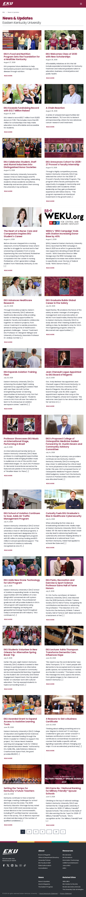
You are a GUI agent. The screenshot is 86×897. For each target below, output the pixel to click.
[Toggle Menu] (80, 3)
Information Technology (71, 860)
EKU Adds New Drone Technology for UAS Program (22, 581)
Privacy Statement (66, 893)
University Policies (44, 860)
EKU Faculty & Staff (44, 863)
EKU (4, 12)
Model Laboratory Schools (71, 887)
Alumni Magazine (44, 884)
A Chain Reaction (55, 108)
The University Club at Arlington (73, 889)
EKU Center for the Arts (70, 884)
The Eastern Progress (45, 887)
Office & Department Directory (48, 857)
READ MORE (8, 76)
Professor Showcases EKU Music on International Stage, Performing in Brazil (21, 441)
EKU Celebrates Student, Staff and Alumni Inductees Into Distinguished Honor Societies (20, 164)
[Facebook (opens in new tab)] (4, 865)
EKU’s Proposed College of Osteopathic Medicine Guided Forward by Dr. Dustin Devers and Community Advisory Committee (64, 444)
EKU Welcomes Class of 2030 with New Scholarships (61, 55)
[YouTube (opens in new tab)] (20, 865)
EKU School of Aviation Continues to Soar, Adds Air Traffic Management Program (22, 516)
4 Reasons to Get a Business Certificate (61, 720)
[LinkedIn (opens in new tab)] (16, 865)
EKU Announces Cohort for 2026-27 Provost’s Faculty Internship (64, 163)
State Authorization (44, 865)
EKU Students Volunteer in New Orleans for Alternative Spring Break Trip (20, 652)
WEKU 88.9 (66, 881)
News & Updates (44, 881)
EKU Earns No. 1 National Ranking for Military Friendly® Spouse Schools (63, 791)
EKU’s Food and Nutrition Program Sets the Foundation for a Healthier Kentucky (22, 57)
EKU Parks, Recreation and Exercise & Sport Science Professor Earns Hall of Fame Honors (61, 584)
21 (56, 832)
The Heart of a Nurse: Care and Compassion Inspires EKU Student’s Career (20, 234)
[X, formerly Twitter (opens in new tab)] (8, 865)
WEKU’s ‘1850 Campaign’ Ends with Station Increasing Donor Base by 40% (62, 234)
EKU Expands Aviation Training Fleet (20, 373)
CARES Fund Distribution (70, 863)
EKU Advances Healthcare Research (18, 301)
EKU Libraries (67, 855)
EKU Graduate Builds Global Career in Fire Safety (61, 301)
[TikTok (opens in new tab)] (24, 865)
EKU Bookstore (67, 857)
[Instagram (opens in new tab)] (12, 865)
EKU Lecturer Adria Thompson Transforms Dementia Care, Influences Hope (62, 652)
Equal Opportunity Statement (48, 893)
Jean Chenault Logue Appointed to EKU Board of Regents (63, 373)
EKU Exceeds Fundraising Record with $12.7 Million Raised (21, 109)
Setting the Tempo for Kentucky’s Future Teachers (19, 789)
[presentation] (22, 40)
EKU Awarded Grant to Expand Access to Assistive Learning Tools (20, 721)
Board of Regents (44, 855)
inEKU (64, 868)
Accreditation (43, 868)
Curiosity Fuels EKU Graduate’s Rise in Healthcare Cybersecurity (63, 514)
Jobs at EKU (66, 865)
